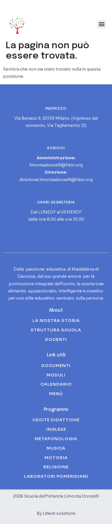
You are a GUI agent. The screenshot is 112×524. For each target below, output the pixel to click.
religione (56, 466)
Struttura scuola (56, 330)
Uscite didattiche (56, 419)
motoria (56, 457)
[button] (101, 24)
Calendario (56, 384)
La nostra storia (56, 320)
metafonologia (56, 438)
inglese (56, 429)
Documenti (56, 365)
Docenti (56, 339)
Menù (56, 393)
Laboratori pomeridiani (56, 476)
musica (56, 448)
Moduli (56, 375)
